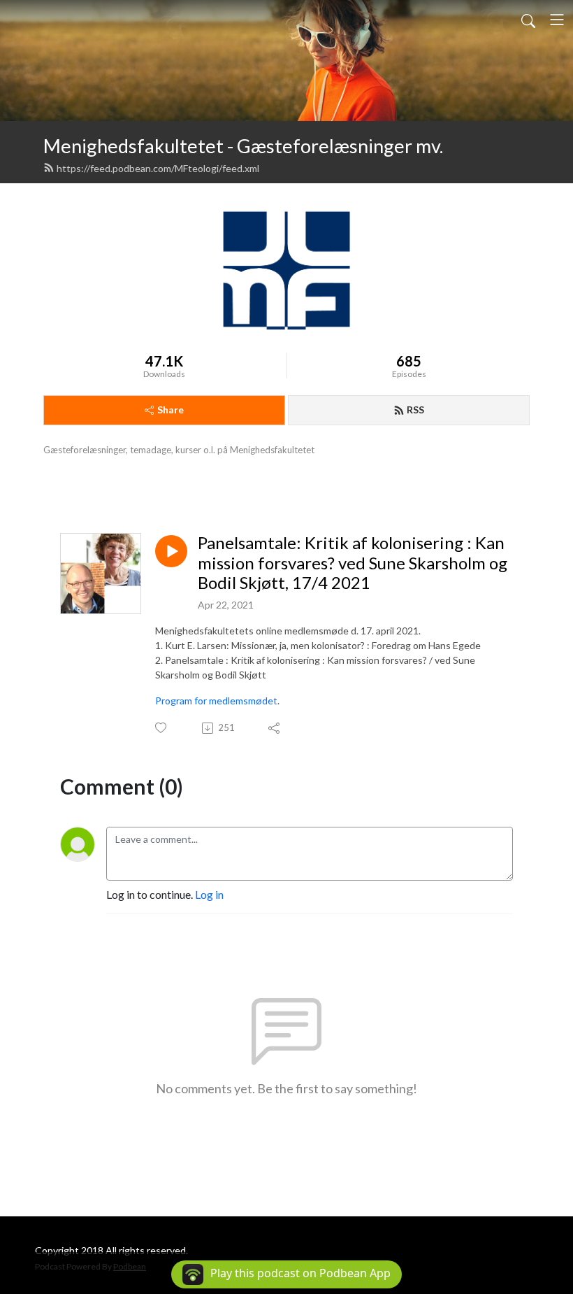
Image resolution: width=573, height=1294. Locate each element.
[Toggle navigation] (557, 19)
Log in (209, 894)
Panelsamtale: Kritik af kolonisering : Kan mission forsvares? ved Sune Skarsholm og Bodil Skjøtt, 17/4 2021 (352, 563)
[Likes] (162, 727)
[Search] (528, 20)
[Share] (275, 728)
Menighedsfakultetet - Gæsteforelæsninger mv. (243, 145)
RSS (415, 409)
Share (170, 409)
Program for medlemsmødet (216, 700)
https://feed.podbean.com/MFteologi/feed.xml (158, 168)
